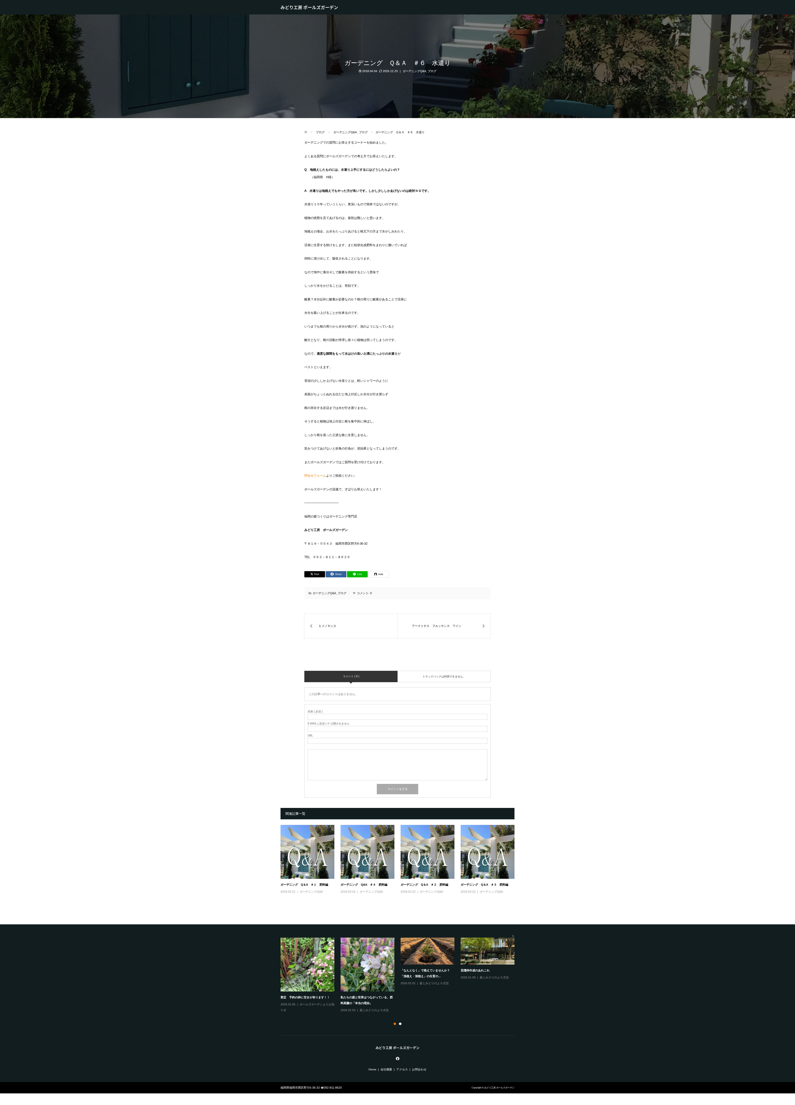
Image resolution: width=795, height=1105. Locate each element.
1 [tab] (395, 1024)
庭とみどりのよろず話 (314, 977)
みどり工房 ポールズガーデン (309, 7)
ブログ (432, 71)
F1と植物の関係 (291, 970)
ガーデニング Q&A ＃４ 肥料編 (364, 884)
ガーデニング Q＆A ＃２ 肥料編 (424, 884)
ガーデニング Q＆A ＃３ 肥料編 (484, 884)
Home (372, 1069)
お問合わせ (419, 1069)
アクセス (402, 1069)
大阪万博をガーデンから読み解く (482, 970)
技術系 (364, 983)
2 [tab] (400, 1024)
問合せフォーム (315, 475)
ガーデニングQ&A (414, 71)
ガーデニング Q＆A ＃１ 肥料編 (304, 884)
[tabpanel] (401, 975)
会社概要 (386, 1069)
